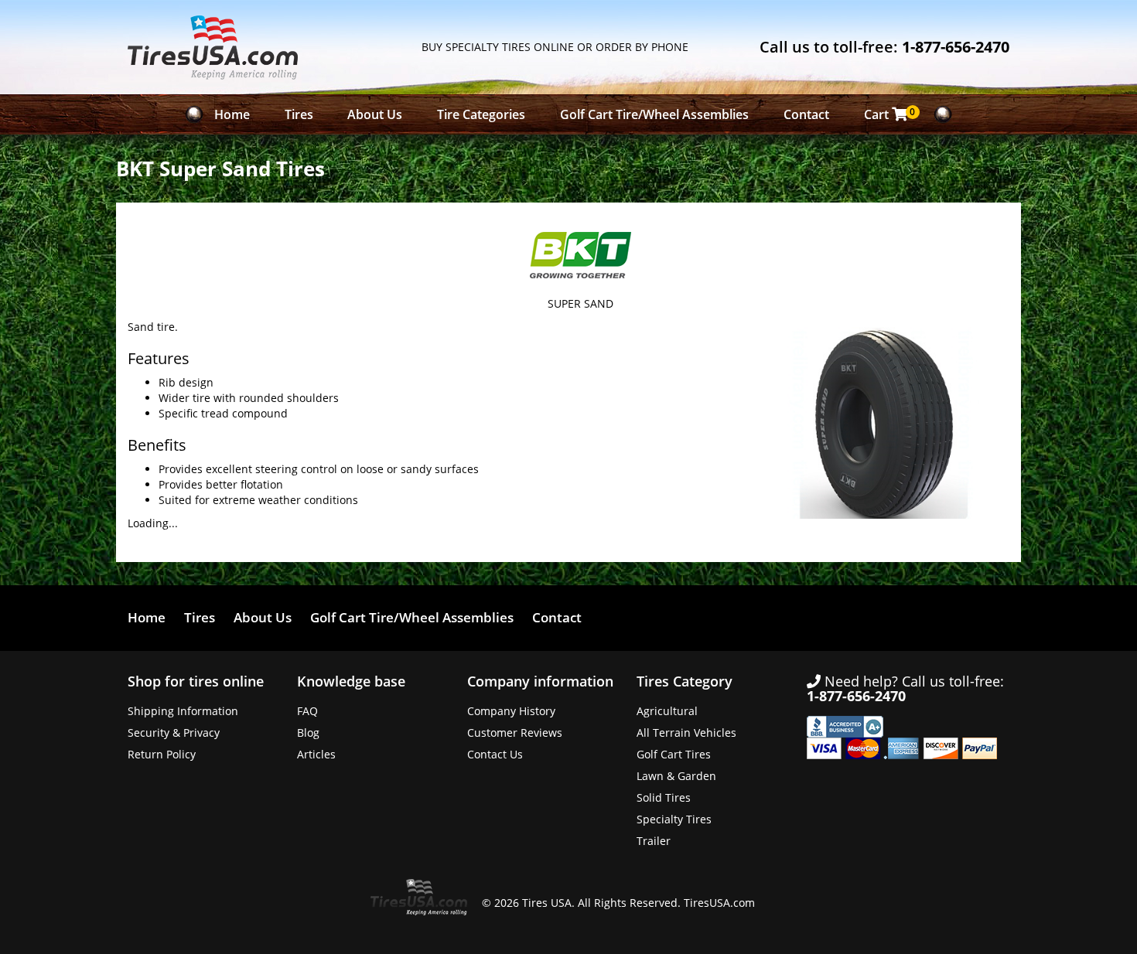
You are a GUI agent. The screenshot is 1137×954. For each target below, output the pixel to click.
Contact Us (495, 754)
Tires (299, 114)
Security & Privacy (174, 732)
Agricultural (667, 711)
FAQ (307, 711)
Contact (806, 114)
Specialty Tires (674, 819)
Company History (511, 711)
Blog (308, 732)
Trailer (654, 840)
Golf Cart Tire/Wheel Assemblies (654, 114)
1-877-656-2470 (955, 46)
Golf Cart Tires (674, 754)
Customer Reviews (514, 732)
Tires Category (684, 681)
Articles (316, 754)
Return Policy (162, 754)
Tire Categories (481, 114)
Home (232, 114)
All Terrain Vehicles (686, 732)
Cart (890, 114)
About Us (374, 114)
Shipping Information (183, 711)
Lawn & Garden (676, 775)
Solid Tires (664, 797)
